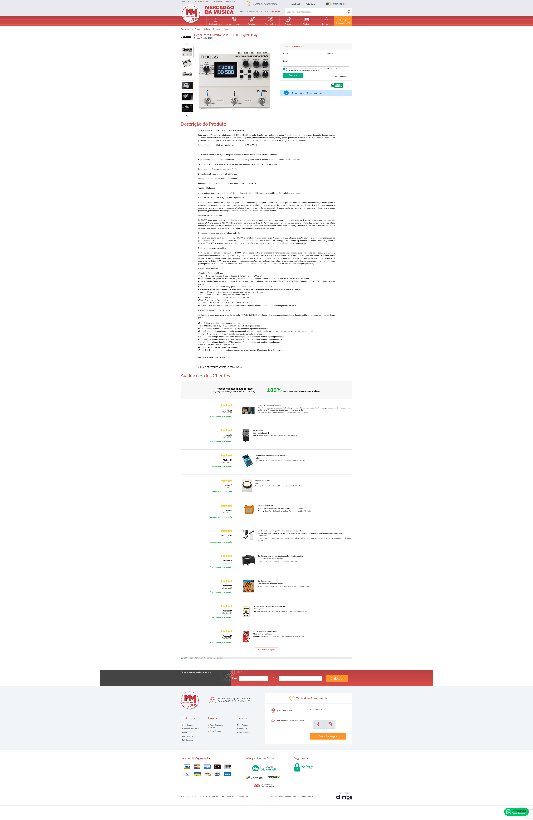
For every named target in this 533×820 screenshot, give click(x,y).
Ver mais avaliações (266, 649)
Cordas (197, 29)
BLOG (184, 733)
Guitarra (207, 29)
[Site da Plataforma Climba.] (344, 796)
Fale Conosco (230, 1)
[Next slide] (187, 115)
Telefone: (331, 53)
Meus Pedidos (242, 725)
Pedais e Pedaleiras (221, 29)
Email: (286, 61)
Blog (207, 1)
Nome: (286, 53)
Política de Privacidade (191, 729)
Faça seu (261, 11)
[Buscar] (345, 11)
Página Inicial (185, 1)
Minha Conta (242, 729)
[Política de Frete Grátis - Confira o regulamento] (266, 658)
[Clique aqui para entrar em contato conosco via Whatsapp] (516, 812)
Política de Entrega (189, 736)
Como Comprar (217, 1)
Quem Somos (197, 1)
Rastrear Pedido (243, 733)
